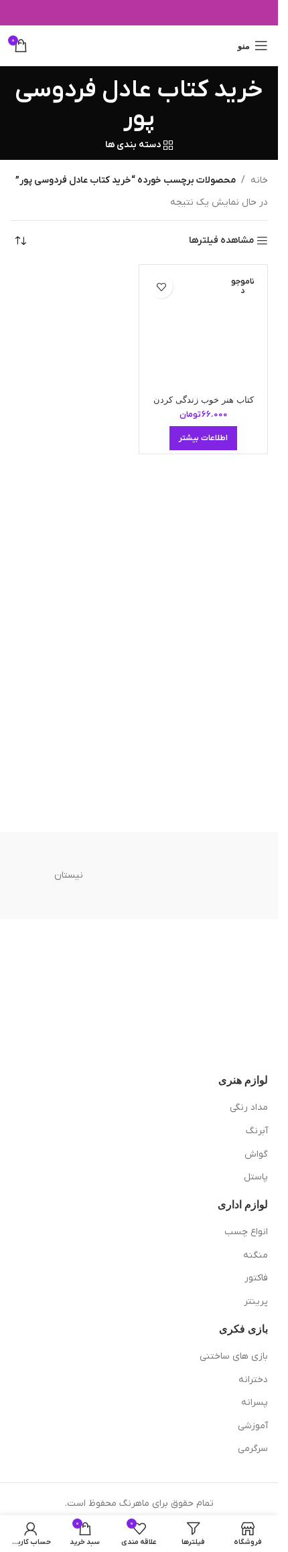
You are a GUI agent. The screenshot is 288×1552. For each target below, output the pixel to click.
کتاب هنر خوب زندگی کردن (203, 400)
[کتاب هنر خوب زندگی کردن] (203, 328)
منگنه (255, 1255)
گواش (256, 1154)
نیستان (68, 875)
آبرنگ (257, 1131)
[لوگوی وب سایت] (139, 45)
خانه (259, 180)
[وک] (209, 875)
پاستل (256, 1177)
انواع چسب (246, 1232)
